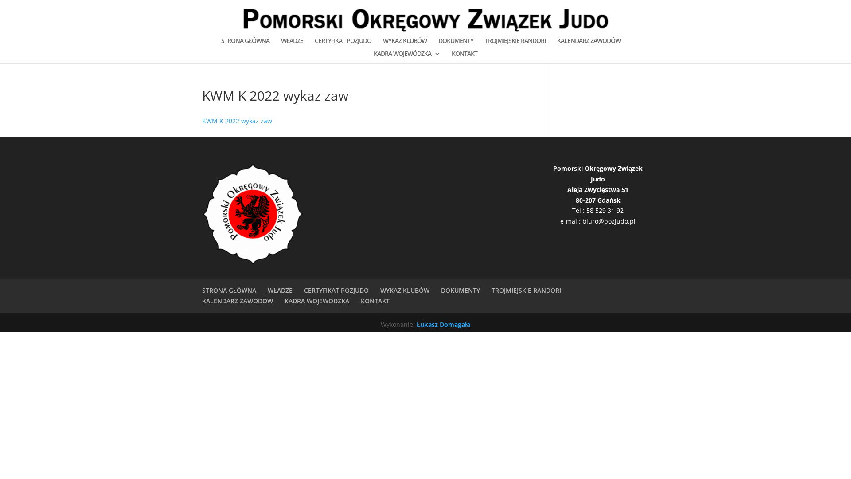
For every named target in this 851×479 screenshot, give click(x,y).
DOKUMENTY (455, 41)
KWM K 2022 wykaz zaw (237, 121)
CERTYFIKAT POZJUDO (343, 41)
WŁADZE (292, 41)
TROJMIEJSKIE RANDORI (515, 41)
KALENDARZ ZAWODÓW (589, 41)
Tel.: (579, 210)
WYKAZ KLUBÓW (405, 41)
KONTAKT (464, 54)
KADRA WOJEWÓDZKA (402, 54)
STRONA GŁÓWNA (245, 41)
